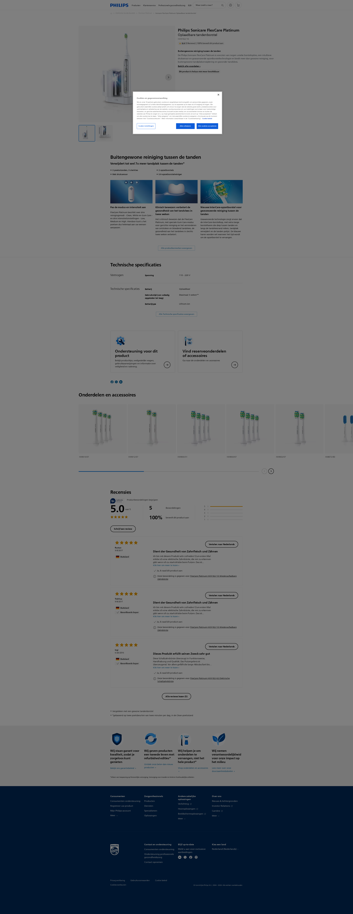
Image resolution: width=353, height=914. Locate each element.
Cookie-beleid (207, 118)
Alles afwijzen (185, 126)
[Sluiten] (218, 95)
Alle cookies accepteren (207, 126)
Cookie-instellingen (146, 126)
